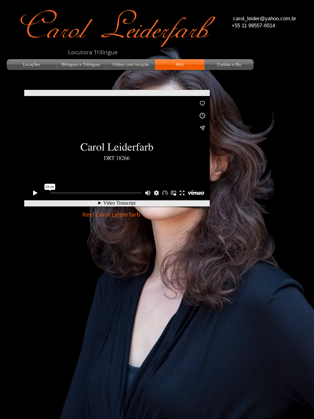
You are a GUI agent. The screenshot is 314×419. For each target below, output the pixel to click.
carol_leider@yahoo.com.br (264, 18)
